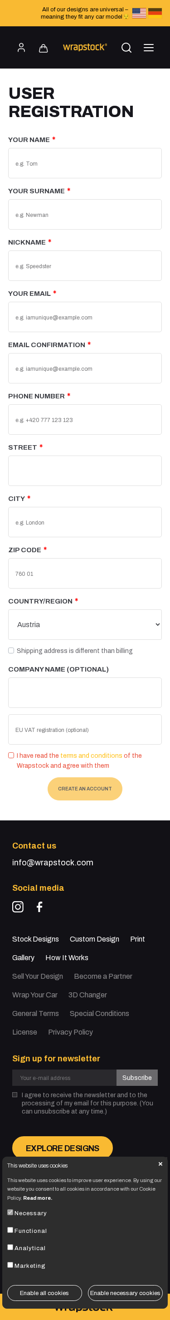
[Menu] (149, 47)
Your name (29, 139)
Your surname (36, 191)
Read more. (38, 1198)
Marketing (30, 1266)
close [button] (160, 1164)
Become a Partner (103, 976)
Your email (29, 293)
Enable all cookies (44, 1293)
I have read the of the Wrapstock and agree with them (79, 760)
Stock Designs (35, 939)
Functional (31, 1231)
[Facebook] (39, 907)
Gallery (23, 958)
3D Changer (87, 995)
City (16, 498)
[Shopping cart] (43, 48)
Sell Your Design (37, 976)
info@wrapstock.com (52, 862)
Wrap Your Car (35, 995)
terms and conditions (91, 755)
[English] (139, 13)
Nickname (27, 242)
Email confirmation (46, 344)
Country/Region (40, 601)
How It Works (66, 958)
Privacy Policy (70, 1032)
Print (137, 939)
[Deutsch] (155, 13)
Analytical (30, 1248)
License (24, 1032)
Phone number (36, 396)
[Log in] (21, 48)
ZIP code (24, 550)
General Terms (35, 1013)
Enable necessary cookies (125, 1293)
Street (22, 447)
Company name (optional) (58, 669)
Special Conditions (99, 1013)
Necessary (31, 1213)
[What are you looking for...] (126, 48)
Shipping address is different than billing (75, 651)
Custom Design (94, 939)
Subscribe (137, 1078)
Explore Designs (62, 1148)
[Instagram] (18, 907)
